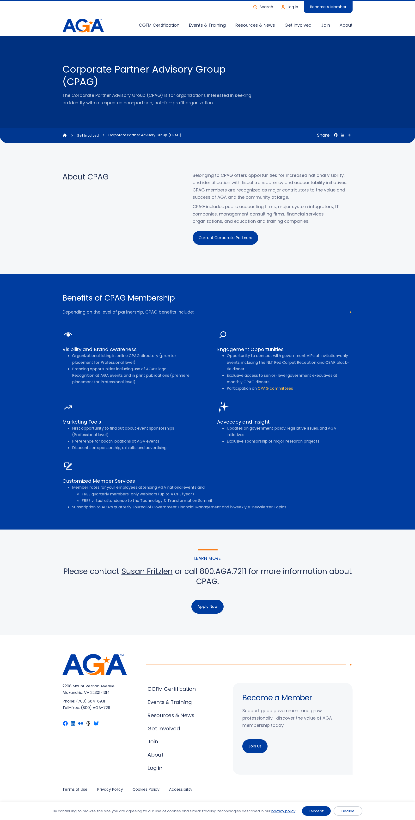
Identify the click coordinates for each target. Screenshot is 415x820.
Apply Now (207, 606)
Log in (292, 7)
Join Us (255, 746)
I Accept (316, 811)
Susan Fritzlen (147, 571)
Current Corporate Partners (225, 237)
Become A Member (328, 7)
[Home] (64, 135)
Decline (348, 811)
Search (266, 7)
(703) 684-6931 (90, 701)
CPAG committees (275, 388)
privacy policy (283, 811)
